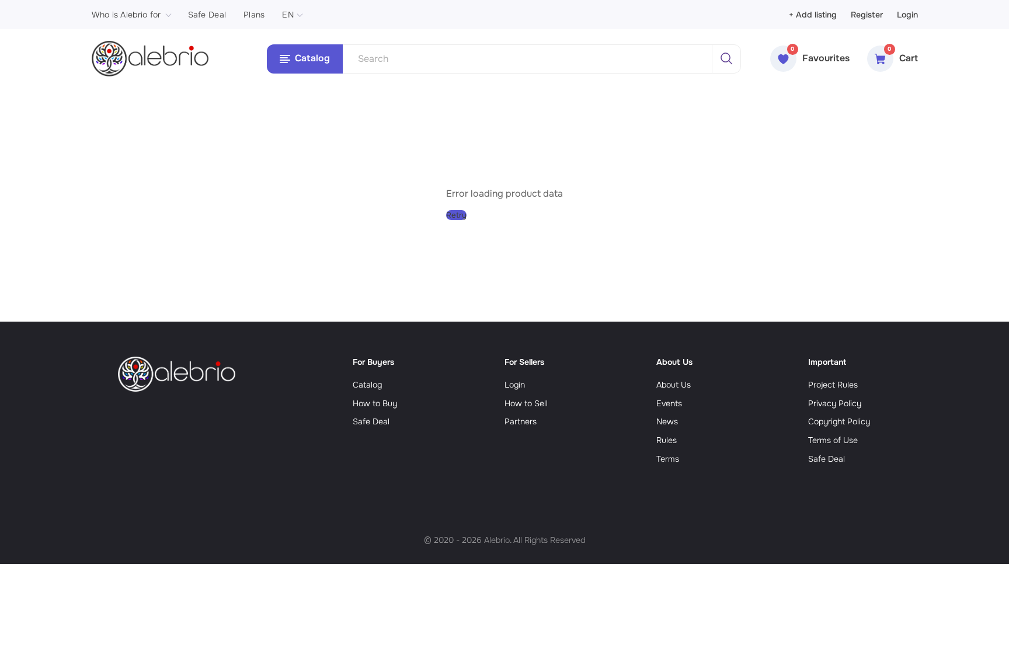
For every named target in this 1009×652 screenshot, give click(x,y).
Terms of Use (833, 440)
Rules (666, 440)
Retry (456, 215)
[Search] (726, 59)
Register (867, 14)
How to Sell (526, 403)
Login (907, 14)
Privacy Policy (834, 403)
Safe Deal (207, 14)
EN (288, 14)
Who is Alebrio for (126, 14)
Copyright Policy (839, 421)
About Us (673, 384)
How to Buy (375, 403)
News (667, 421)
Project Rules (833, 384)
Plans (254, 14)
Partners (521, 421)
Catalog (367, 384)
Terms (667, 459)
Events (669, 403)
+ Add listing (813, 14)
